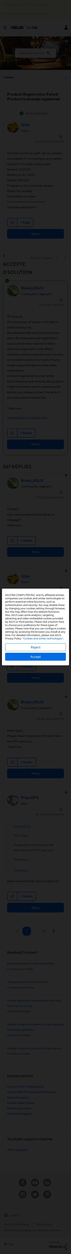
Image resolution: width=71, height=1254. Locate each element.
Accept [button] (35, 656)
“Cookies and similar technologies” (42, 638)
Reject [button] (35, 647)
